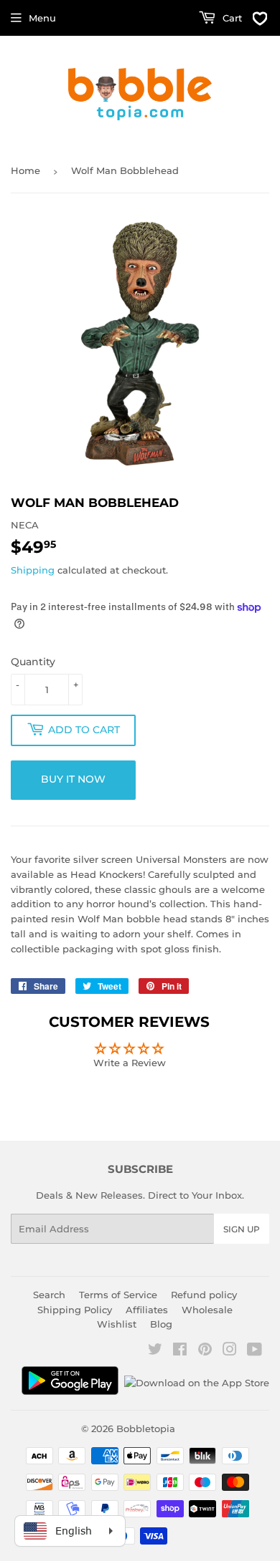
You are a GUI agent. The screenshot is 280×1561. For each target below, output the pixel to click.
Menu (42, 18)
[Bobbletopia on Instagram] (230, 1351)
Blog (161, 1324)
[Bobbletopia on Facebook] (179, 1351)
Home (25, 170)
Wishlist (116, 1324)
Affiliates (147, 1309)
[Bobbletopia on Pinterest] (205, 1351)
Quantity (33, 661)
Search (49, 1294)
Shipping (33, 570)
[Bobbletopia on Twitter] (155, 1351)
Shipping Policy (74, 1309)
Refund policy (204, 1294)
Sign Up (241, 1229)
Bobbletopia (145, 1428)
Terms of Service (118, 1294)
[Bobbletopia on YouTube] (254, 1351)
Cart (231, 18)
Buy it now (73, 779)
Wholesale (207, 1309)
